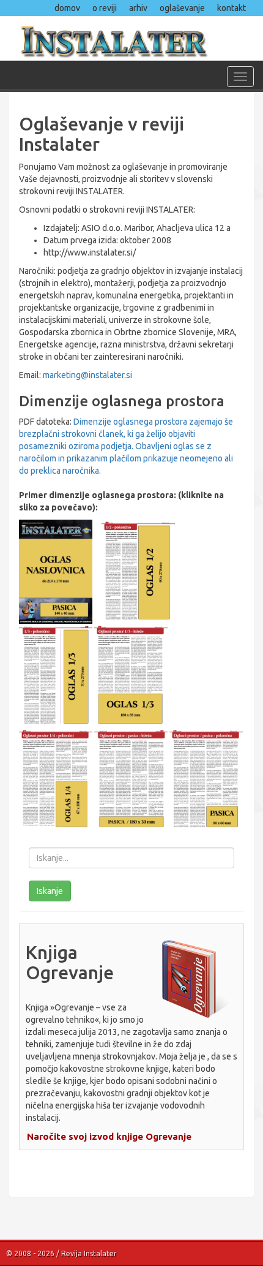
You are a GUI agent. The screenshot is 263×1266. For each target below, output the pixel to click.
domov (67, 8)
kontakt (231, 8)
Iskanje (50, 891)
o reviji (104, 8)
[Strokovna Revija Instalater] (131, 38)
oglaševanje (182, 8)
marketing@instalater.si (87, 375)
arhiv (138, 8)
